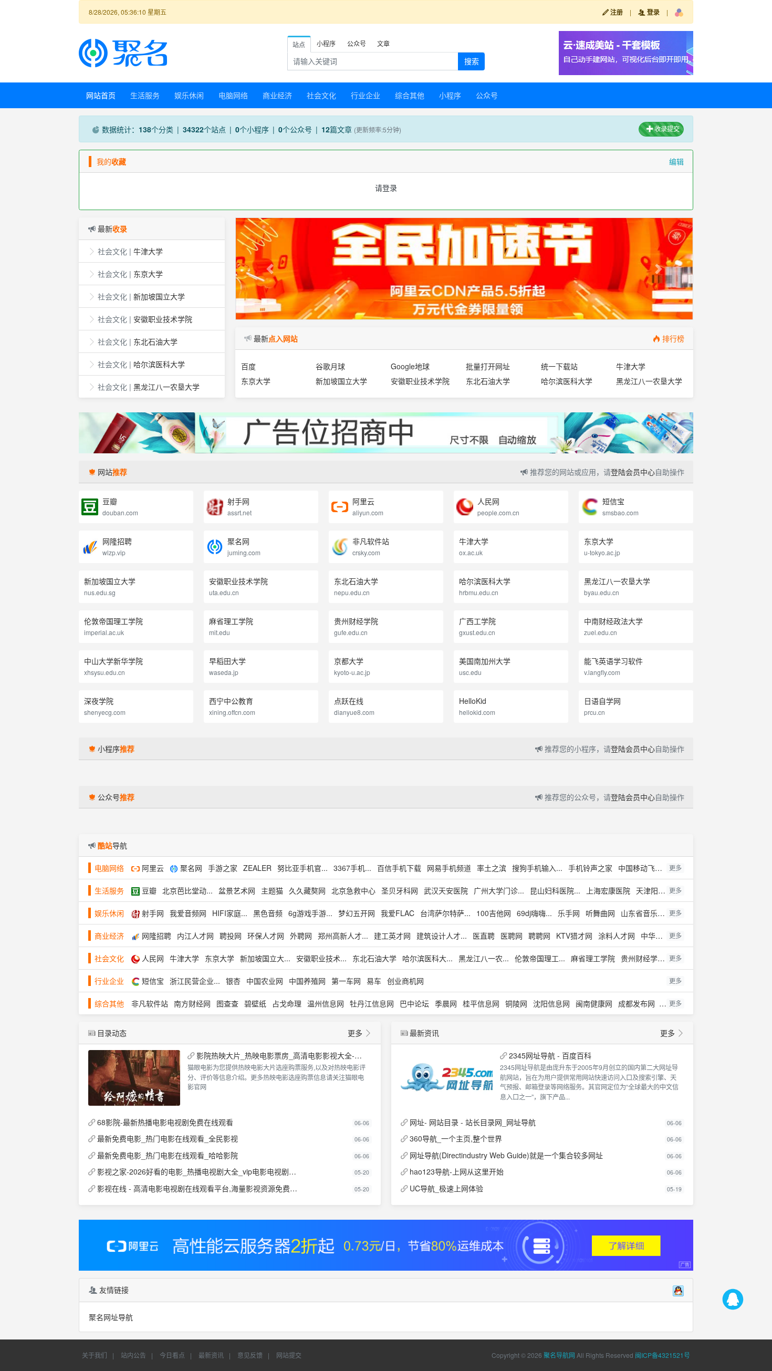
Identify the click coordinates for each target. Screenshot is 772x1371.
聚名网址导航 (111, 1317)
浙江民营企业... (195, 980)
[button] (679, 12)
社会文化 (321, 95)
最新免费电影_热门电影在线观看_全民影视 (167, 1138)
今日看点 (172, 1355)
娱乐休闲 (189, 95)
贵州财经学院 (356, 621)
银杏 (233, 980)
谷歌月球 (330, 366)
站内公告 (133, 1355)
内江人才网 (195, 935)
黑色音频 (268, 913)
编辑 (676, 161)
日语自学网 (602, 700)
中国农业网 (264, 980)
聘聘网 (539, 935)
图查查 (227, 1003)
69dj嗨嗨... (534, 913)
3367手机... (352, 868)
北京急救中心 (353, 890)
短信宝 (613, 501)
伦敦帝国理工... (540, 958)
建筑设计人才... (441, 935)
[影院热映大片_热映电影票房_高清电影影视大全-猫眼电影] (134, 1078)
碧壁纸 (255, 1003)
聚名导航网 (559, 1355)
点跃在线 (348, 700)
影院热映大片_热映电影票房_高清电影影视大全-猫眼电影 (282, 1055)
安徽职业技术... (321, 958)
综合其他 (409, 95)
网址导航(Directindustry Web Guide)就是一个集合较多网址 (506, 1155)
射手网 (238, 501)
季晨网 (446, 1003)
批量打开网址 (488, 366)
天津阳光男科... (661, 890)
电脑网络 (233, 95)
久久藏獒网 (307, 890)
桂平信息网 (481, 1003)
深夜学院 (98, 700)
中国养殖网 (307, 980)
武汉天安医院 (446, 890)
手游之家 (222, 868)
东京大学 (148, 273)
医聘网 (511, 935)
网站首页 (101, 95)
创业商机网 (405, 980)
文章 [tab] (383, 43)
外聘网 (301, 935)
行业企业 (365, 95)
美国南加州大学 (484, 661)
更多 (675, 867)
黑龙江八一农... (483, 958)
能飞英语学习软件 (613, 661)
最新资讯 (211, 1355)
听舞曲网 (600, 913)
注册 (616, 12)
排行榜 (673, 338)
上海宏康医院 (608, 890)
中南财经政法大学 (613, 621)
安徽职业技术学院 (162, 319)
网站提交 (288, 1355)
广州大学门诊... (499, 890)
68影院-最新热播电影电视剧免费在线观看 (165, 1122)
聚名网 (238, 541)
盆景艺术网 (236, 890)
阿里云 (363, 501)
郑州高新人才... (343, 935)
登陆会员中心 (633, 471)
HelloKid (472, 700)
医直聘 (484, 935)
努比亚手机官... (302, 868)
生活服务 (145, 95)
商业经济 (277, 95)
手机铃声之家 (590, 868)
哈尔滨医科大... (427, 958)
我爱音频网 (188, 913)
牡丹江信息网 (372, 1003)
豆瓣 (109, 501)
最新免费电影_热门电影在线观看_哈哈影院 (167, 1155)
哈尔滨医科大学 (159, 364)
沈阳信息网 (551, 1003)
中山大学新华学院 (113, 661)
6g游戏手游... (310, 913)
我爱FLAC (397, 913)
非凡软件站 (370, 541)
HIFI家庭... (229, 913)
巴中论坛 (414, 1003)
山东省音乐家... (646, 913)
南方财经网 (192, 1003)
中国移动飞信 (640, 868)
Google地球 (410, 366)
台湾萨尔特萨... (445, 913)
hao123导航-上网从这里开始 (457, 1171)
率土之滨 (491, 868)
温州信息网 (325, 1003)
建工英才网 (392, 935)
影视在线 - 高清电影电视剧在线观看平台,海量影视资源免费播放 (199, 1188)
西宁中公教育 (231, 700)
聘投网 (231, 935)
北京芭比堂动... (187, 890)
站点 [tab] (299, 44)
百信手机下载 (399, 868)
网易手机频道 (449, 868)
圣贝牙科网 (399, 890)
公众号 (487, 95)
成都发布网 (636, 1003)
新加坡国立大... (265, 958)
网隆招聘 (117, 541)
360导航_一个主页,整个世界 (456, 1138)
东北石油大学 (155, 341)
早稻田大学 (227, 661)
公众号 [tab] (356, 43)
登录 (652, 12)
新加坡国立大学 (159, 296)
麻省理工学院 (231, 621)
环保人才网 (265, 935)
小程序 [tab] (326, 43)
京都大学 (348, 661)
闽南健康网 (594, 1003)
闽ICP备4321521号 (662, 1355)
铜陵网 (516, 1003)
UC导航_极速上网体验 (446, 1188)
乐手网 (569, 913)
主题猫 (272, 890)
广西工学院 (477, 621)
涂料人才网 (616, 935)
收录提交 (666, 128)
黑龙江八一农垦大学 (166, 386)
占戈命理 (286, 1003)
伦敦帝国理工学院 (113, 621)
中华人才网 (659, 935)
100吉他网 (493, 913)
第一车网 (346, 980)
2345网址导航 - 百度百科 (550, 1055)
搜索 (471, 61)
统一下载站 (559, 366)
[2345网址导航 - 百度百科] (447, 1078)
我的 (111, 161)
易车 (374, 980)
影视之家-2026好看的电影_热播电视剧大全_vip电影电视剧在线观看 (199, 1171)
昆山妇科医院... (555, 890)
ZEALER (257, 868)
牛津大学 (148, 251)
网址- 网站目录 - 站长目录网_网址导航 (473, 1122)
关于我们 (94, 1355)
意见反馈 (250, 1355)
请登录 (386, 187)
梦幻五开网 (356, 913)
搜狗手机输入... (537, 868)
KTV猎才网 (574, 935)
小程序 (450, 95)
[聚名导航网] (123, 52)
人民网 (488, 501)
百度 (248, 366)
